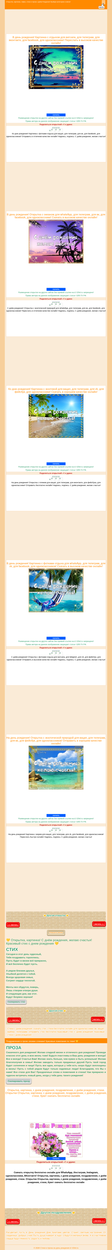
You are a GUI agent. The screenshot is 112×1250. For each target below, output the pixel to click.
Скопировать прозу (19, 1080)
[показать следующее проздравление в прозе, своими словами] (99, 1225)
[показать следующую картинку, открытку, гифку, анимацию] (99, 928)
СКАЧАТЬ (56, 115)
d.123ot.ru (74, 1247)
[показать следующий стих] (98, 1024)
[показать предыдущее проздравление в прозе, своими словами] (13, 1226)
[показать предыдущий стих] (14, 1024)
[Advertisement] (56, 21)
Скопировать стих (16, 1001)
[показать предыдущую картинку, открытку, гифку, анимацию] (13, 929)
